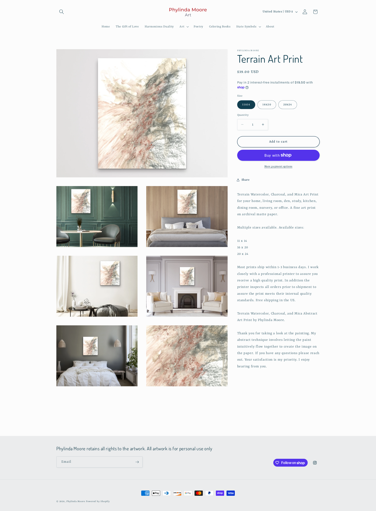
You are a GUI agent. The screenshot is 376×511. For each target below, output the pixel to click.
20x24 (287, 104)
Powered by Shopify (98, 501)
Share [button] (246, 179)
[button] (61, 12)
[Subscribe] (137, 462)
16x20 (266, 104)
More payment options (278, 166)
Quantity (243, 115)
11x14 (246, 104)
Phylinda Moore (75, 501)
